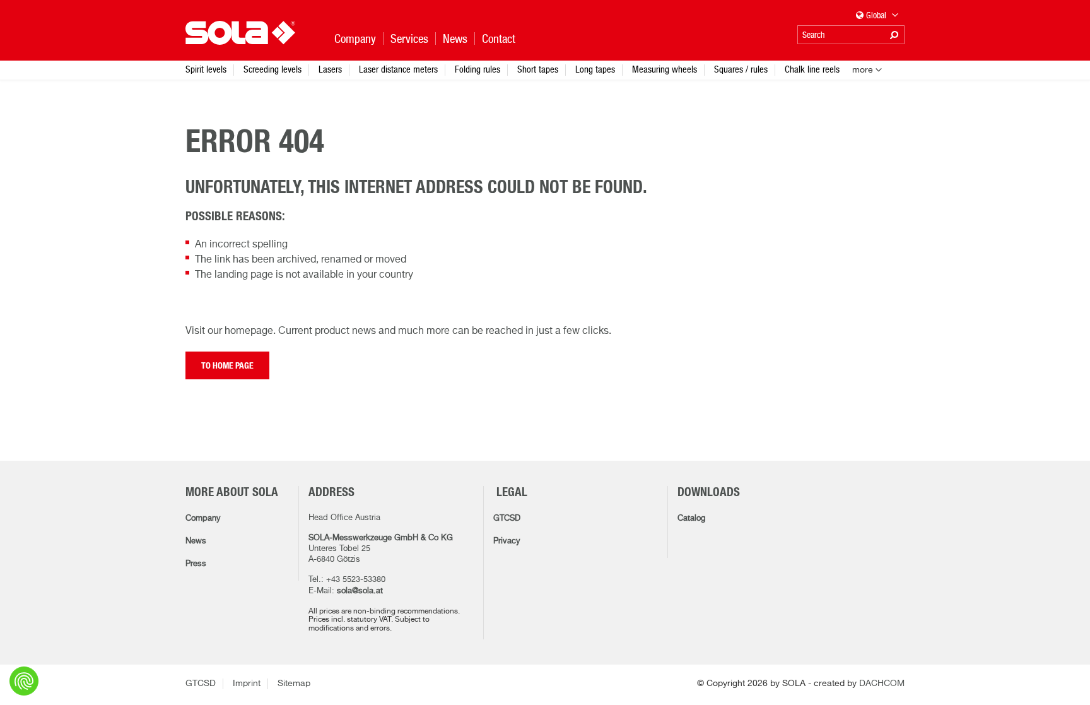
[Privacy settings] (23, 681)
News (195, 541)
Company (203, 518)
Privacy (506, 541)
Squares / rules (741, 69)
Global (877, 15)
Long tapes (595, 69)
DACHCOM (882, 683)
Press (195, 564)
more (862, 70)
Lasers (330, 69)
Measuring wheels (664, 69)
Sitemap (294, 683)
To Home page (227, 366)
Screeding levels (272, 69)
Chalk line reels (812, 69)
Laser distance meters (398, 69)
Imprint (247, 683)
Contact (498, 38)
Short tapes (537, 69)
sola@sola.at (360, 591)
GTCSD (506, 518)
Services (409, 38)
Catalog (691, 518)
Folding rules (477, 69)
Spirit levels (205, 69)
